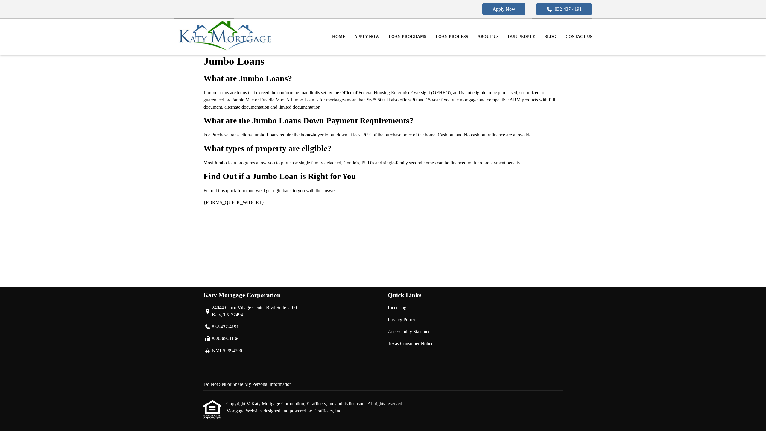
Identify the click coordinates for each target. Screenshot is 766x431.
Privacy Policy (401, 319)
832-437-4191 (568, 9)
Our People (521, 36)
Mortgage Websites (245, 410)
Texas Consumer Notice (410, 343)
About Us (488, 36)
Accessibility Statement (410, 331)
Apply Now (504, 9)
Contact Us (579, 36)
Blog (550, 36)
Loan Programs (407, 36)
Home (338, 36)
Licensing (397, 307)
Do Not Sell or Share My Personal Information (247, 384)
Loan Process (452, 36)
